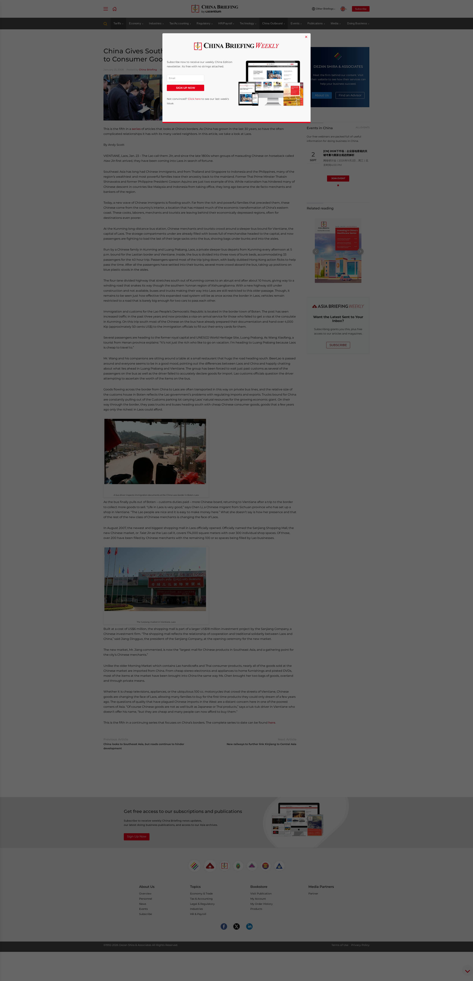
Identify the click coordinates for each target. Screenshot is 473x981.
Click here (194, 99)
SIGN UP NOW (185, 87)
